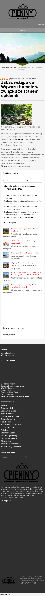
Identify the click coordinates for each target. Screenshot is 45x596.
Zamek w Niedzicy (8, 408)
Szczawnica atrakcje (9, 438)
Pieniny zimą (6, 441)
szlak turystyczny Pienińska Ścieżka (19, 214)
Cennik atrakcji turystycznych (13, 386)
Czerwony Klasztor (8, 433)
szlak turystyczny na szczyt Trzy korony (21, 212)
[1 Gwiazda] (1, 79)
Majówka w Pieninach (10, 444)
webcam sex (5, 594)
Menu (23, 30)
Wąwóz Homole (16, 139)
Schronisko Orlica (8, 427)
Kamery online (7, 390)
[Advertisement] (22, 310)
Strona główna (5, 67)
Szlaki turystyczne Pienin (11, 446)
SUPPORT (41, 24)
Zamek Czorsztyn (8, 419)
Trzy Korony (6, 422)
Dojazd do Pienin (8, 384)
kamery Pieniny (9, 335)
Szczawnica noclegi (8, 411)
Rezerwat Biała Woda (9, 392)
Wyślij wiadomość (8, 355)
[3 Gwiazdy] (4, 79)
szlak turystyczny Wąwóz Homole (19, 217)
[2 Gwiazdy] (2, 79)
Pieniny (4, 166)
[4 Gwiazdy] (6, 79)
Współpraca (6, 500)
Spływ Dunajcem (7, 413)
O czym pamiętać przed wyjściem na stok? (25, 253)
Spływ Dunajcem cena (10, 416)
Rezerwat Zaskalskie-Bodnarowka (15, 396)
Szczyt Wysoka (7, 394)
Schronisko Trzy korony (11, 424)
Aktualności (13, 67)
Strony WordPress (28, 583)
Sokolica (4, 430)
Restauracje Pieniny (9, 435)
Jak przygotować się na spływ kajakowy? (24, 263)
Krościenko (17, 127)
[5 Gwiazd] (8, 79)
